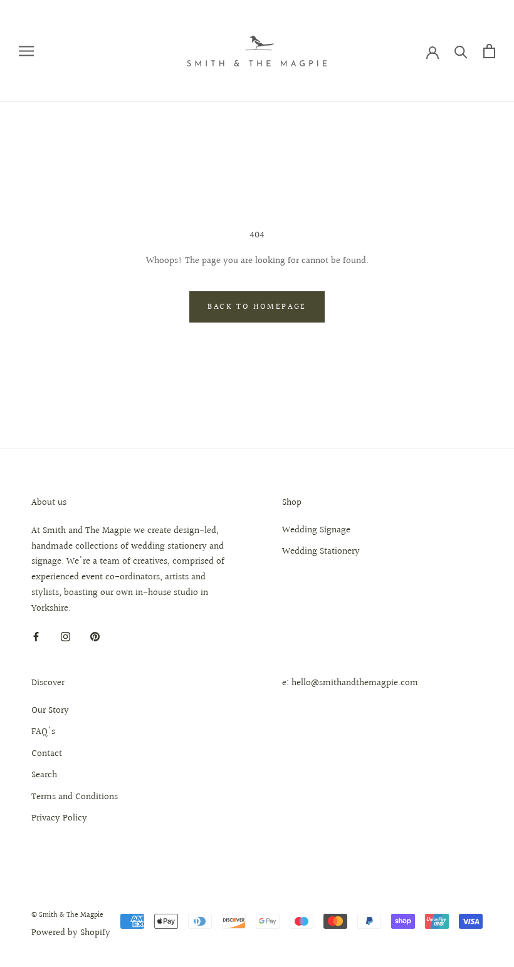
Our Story (50, 711)
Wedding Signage (316, 530)
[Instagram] (65, 636)
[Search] (461, 51)
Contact (46, 754)
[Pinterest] (95, 636)
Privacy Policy (59, 818)
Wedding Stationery (321, 552)
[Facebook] (36, 636)
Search (44, 775)
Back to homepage (257, 307)
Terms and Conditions (74, 797)
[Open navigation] (26, 51)
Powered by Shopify (70, 933)
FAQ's (43, 732)
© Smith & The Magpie (67, 915)
